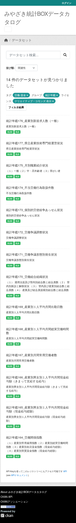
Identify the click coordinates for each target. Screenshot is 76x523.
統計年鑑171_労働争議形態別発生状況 (31, 254)
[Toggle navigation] (8, 29)
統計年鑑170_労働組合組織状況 (27, 276)
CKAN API (6, 497)
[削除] (27, 95)
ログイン (66, 3)
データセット (22, 40)
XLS (17, 131)
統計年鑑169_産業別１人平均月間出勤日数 (34, 307)
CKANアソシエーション (14, 501)
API (65, 471)
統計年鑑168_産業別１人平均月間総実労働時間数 (37, 331)
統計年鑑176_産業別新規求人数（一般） (33, 121)
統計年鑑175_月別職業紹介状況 (27, 165)
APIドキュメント (19, 475)
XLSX (9, 131)
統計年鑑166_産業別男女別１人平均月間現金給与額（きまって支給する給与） (37, 379)
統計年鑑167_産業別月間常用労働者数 (31, 355)
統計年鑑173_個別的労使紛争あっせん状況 (34, 210)
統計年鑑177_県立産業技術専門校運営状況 (34, 143)
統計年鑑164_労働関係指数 (24, 437)
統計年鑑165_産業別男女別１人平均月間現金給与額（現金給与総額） (37, 409)
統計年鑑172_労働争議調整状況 (27, 232)
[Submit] (65, 55)
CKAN (7, 515)
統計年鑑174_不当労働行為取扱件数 (30, 187)
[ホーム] (6, 40)
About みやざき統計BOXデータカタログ (24, 492)
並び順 (10, 68)
